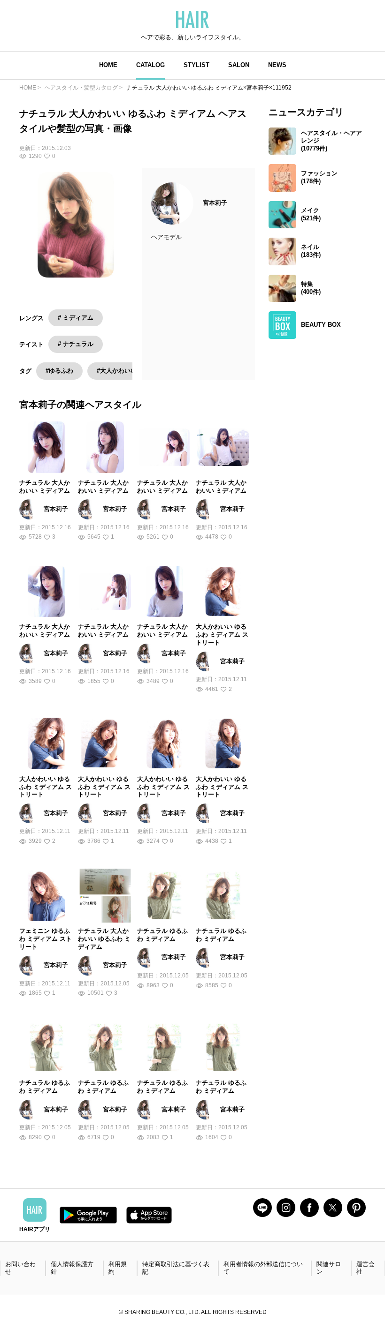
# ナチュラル (75, 343)
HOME (108, 64)
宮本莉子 (215, 202)
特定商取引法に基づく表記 (175, 1268)
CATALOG (150, 64)
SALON (238, 64)
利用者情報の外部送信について (263, 1268)
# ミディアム (75, 317)
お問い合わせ (20, 1268)
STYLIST (196, 64)
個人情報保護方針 (72, 1268)
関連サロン (328, 1268)
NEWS (277, 64)
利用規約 (117, 1268)
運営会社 (365, 1268)
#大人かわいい (117, 370)
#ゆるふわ (59, 370)
